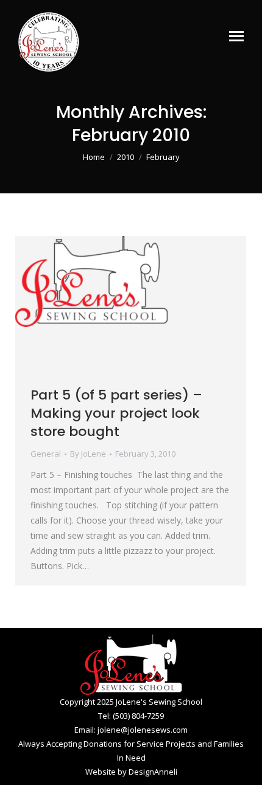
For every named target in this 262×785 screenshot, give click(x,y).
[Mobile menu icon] (236, 36)
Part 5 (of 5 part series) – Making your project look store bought (116, 413)
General (45, 453)
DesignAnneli (153, 771)
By (88, 453)
